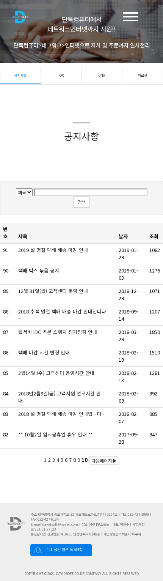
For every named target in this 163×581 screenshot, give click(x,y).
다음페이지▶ (104, 460)
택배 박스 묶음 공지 (40, 270)
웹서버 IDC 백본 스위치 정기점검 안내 (58, 331)
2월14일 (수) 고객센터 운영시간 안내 (57, 372)
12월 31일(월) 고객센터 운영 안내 (53, 290)
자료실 (142, 75)
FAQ (61, 75)
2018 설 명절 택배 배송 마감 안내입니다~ (62, 413)
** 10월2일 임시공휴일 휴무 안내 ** (56, 434)
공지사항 (20, 75)
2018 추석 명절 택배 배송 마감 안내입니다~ (62, 315)
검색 (81, 201)
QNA (102, 75)
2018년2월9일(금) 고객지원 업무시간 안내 (59, 397)
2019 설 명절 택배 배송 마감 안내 (54, 249)
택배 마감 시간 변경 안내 (44, 352)
